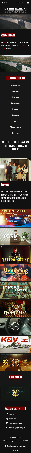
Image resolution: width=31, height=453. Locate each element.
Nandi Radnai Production (15, 437)
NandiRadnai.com (20, 3)
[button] (28, 3)
